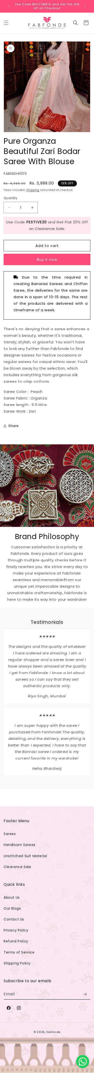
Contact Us (14, 919)
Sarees (10, 833)
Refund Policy (16, 941)
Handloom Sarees (19, 844)
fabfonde (53, 1032)
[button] (6, 22)
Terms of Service (19, 952)
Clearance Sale (17, 866)
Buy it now (47, 259)
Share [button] (13, 425)
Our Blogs (12, 908)
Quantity (10, 198)
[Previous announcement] (9, 6)
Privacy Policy (16, 930)
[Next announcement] (85, 6)
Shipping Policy (17, 963)
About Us (12, 897)
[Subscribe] (85, 994)
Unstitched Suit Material (25, 855)
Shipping (32, 190)
